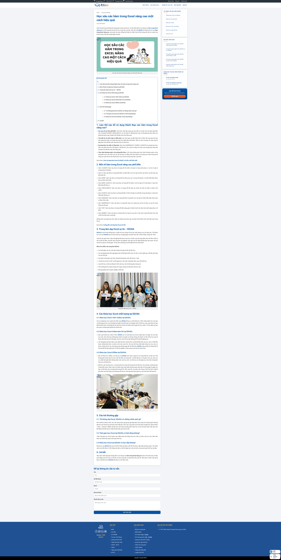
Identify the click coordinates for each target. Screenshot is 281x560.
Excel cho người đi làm (171, 30)
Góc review (177, 5)
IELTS (117, 545)
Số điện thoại (97, 479)
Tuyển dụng (184, 1)
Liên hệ (184, 5)
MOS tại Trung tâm (140, 529)
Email (95, 485)
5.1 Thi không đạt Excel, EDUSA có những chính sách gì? (120, 111)
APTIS (113, 552)
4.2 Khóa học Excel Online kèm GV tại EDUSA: (117, 100)
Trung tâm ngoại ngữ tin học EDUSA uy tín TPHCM (175, 49)
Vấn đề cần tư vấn (98, 499)
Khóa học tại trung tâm (171, 19)
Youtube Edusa (129, 1)
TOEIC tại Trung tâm (140, 545)
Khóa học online (170, 22)
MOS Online (138, 532)
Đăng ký (177, 1)
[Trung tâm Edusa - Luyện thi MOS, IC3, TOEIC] (101, 5)
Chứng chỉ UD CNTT (116, 539)
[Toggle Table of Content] (98, 82)
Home (98, 12)
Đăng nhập (171, 1)
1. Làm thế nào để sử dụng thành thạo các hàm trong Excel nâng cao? (118, 84)
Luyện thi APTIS (139, 552)
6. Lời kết (101, 120)
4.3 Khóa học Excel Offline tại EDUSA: (115, 102)
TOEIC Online (138, 547)
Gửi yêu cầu (127, 512)
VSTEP (113, 545)
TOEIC (113, 547)
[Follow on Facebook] (96, 531)
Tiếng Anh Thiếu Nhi (116, 550)
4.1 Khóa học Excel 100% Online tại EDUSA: (116, 97)
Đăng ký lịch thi (167, 5)
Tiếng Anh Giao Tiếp (116, 542)
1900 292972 (109, 1)
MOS (112, 529)
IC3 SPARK (114, 534)
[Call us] (102, 531)
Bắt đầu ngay (175, 96)
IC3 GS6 (113, 532)
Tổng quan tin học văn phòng (173, 15)
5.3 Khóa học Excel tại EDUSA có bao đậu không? (118, 116)
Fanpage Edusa (119, 1)
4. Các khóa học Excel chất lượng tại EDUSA (111, 93)
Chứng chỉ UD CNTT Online (142, 539)
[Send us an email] (99, 531)
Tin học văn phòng (105, 12)
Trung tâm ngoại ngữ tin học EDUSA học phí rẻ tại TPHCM (175, 60)
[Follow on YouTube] (105, 531)
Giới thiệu (145, 5)
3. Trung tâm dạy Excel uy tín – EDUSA (109, 90)
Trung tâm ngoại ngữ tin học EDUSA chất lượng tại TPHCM (175, 44)
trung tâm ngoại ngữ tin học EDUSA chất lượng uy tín (174, 65)
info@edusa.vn (100, 1)
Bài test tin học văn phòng (172, 26)
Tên (95, 472)
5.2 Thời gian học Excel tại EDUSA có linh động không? (120, 114)
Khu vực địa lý (97, 492)
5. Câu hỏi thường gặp (104, 107)
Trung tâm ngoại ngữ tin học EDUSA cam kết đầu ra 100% (175, 55)
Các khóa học (154, 5)
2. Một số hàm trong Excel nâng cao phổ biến (111, 87)
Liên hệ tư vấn (169, 33)
